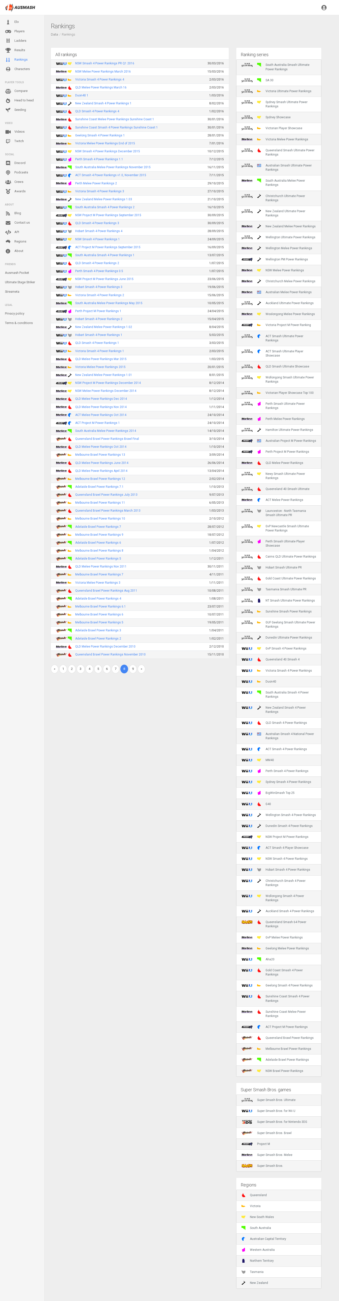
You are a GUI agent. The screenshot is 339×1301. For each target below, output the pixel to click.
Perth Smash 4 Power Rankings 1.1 (99, 159)
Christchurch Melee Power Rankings (290, 281)
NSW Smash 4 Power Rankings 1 (97, 239)
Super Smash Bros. (270, 1166)
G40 (268, 804)
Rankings (21, 59)
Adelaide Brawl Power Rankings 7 (98, 527)
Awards (20, 191)
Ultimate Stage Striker (20, 282)
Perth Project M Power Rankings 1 (98, 311)
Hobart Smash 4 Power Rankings (288, 869)
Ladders (20, 40)
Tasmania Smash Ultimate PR (286, 589)
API (16, 232)
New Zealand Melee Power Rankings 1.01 (103, 375)
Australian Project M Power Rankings (291, 441)
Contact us (22, 222)
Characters (22, 69)
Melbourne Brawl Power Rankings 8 (99, 550)
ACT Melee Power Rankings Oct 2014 (100, 415)
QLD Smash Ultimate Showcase (287, 366)
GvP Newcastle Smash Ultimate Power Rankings (287, 528)
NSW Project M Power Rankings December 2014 (108, 383)
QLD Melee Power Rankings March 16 (101, 87)
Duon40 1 (81, 95)
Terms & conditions (19, 323)
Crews (18, 182)
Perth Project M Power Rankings (287, 451)
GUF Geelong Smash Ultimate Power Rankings (290, 624)
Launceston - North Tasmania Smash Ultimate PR (286, 513)
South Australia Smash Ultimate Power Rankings (287, 67)
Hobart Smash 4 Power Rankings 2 (98, 319)
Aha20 (270, 959)
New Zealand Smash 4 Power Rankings (286, 710)
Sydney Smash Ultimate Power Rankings (286, 104)
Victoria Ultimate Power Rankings (288, 91)
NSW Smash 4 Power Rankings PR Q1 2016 (104, 63)
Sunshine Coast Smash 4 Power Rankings (287, 998)
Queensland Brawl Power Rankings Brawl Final (107, 439)
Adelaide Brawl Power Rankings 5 (98, 558)
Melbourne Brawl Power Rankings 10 (100, 518)
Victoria (255, 1206)
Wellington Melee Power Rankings (289, 248)
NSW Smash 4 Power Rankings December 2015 (107, 151)
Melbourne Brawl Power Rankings (288, 1049)
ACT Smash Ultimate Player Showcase (284, 353)
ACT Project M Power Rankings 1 (97, 423)
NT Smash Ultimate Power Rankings (290, 600)
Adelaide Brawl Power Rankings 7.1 (99, 486)
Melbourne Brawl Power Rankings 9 (99, 534)
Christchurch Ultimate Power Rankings (285, 198)
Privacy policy (14, 313)
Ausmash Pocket (17, 273)
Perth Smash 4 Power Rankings (287, 771)
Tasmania (257, 1272)
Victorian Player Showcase (284, 128)
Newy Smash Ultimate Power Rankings (285, 476)
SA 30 (269, 80)
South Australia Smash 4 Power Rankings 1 (105, 255)
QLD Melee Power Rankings (284, 463)
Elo (16, 22)
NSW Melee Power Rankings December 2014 (105, 391)
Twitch (19, 141)
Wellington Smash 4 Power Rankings (291, 815)
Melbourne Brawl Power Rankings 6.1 (100, 606)
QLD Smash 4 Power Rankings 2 (97, 263)
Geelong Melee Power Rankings (287, 948)
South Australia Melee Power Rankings (285, 183)
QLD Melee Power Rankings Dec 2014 (101, 399)
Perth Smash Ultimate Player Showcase (285, 543)
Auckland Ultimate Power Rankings (290, 303)
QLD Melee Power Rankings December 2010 (105, 646)
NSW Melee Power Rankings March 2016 (103, 71)
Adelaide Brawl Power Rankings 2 (98, 638)
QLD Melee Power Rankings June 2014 (101, 463)
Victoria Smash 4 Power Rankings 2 (99, 295)
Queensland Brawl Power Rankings (290, 1038)
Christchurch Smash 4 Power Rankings (285, 883)
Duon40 (271, 681)
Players (19, 31)
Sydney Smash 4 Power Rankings (288, 782)
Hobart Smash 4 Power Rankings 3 (98, 287)
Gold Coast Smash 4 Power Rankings (284, 972)
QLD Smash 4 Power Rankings (286, 723)
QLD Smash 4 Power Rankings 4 (97, 111)
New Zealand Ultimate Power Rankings (285, 213)
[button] (324, 7)
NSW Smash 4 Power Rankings (287, 858)
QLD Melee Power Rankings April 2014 (101, 471)
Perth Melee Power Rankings (285, 419)
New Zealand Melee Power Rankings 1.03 (103, 199)
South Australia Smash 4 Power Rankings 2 (105, 207)
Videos (19, 131)
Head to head (24, 100)
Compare (21, 91)
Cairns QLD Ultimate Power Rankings (291, 556)
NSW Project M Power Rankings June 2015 (104, 279)
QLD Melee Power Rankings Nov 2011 (101, 566)
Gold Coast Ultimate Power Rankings (291, 578)
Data (54, 34)
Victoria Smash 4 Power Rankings (289, 670)
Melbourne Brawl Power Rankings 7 (99, 574)
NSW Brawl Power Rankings (284, 1071)
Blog (17, 213)
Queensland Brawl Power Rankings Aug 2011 (106, 590)
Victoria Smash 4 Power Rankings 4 (99, 79)
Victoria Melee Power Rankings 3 (97, 582)
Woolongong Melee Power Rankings (290, 314)
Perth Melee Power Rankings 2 (96, 183)
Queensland (258, 1195)
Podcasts (21, 172)
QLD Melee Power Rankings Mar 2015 (101, 359)
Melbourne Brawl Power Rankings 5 (99, 622)
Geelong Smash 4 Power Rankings (289, 985)
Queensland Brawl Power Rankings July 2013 (106, 494)
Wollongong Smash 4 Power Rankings (285, 898)
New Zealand (259, 1283)
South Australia (260, 1228)
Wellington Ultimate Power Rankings (290, 237)
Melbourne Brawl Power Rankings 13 (100, 454)
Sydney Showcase (278, 117)
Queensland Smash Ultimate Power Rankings (290, 152)
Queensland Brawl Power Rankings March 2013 (107, 510)
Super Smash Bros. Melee (274, 1155)
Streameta (12, 291)
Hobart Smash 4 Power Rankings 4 (98, 231)
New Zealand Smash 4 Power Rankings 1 (103, 103)
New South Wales (262, 1217)
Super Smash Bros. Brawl (274, 1133)
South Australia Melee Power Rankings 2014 (105, 431)
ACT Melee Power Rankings (284, 500)
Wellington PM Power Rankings (287, 259)
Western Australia (262, 1250)
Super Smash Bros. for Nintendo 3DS (282, 1122)
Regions (20, 241)
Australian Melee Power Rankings (289, 292)
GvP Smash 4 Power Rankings (286, 648)
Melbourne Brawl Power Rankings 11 (100, 502)
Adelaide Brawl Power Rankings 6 (98, 542)
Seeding (20, 110)
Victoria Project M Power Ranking (288, 325)
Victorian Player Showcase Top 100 (290, 393)
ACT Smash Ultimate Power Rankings (284, 338)
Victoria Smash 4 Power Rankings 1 (99, 351)
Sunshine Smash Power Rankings (289, 611)
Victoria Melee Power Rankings (287, 139)
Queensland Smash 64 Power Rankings (286, 924)
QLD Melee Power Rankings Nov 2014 (101, 407)
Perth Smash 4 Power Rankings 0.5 (99, 271)
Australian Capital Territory (268, 1239)
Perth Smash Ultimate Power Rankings (285, 406)
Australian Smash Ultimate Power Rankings (289, 167)
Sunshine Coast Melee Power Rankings (286, 1014)
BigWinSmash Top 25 (280, 793)
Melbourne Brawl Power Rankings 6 (99, 614)
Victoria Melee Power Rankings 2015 (100, 367)
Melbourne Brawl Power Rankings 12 (100, 479)
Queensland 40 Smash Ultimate (287, 489)
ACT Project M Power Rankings (287, 1027)
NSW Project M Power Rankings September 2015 (108, 215)
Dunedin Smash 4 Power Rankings (289, 826)
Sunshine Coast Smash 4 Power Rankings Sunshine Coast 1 (116, 127)
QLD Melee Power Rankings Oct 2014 (100, 446)
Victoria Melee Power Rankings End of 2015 (105, 143)
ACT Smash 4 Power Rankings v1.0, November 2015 (110, 175)
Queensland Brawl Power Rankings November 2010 (110, 654)
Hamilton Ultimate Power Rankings (289, 430)
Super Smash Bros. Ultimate (276, 1100)
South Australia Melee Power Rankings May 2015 (108, 303)
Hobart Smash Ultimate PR (284, 567)
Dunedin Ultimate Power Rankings (289, 637)
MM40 (270, 760)
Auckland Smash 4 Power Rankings (290, 911)
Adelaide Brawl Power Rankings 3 (98, 630)
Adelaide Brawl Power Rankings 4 (98, 598)
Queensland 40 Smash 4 (283, 659)
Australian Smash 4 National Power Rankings (290, 736)
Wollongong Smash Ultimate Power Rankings (290, 379)
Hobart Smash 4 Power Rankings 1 (98, 335)
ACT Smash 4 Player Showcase (287, 848)
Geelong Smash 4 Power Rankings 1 (100, 135)
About (18, 251)
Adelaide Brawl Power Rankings (287, 1059)
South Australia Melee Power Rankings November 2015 (113, 167)
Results (19, 50)
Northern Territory (262, 1260)
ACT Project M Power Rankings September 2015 (107, 247)
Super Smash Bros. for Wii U (276, 1111)
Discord (20, 163)
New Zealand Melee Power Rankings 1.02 (103, 327)
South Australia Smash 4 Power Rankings (287, 694)
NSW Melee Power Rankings (285, 270)
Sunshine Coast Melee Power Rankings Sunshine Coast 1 (114, 119)
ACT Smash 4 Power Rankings (286, 749)
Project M (263, 1144)
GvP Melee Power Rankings (284, 937)
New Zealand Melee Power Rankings (291, 226)
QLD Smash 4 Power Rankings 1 (97, 343)
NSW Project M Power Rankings (287, 837)
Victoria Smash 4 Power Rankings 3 (99, 191)
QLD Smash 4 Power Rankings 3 (97, 223)
